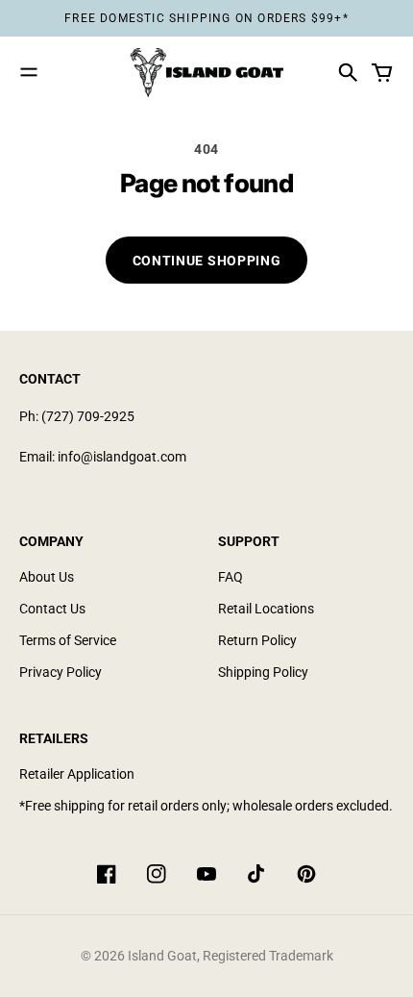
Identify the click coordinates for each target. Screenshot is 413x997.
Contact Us (52, 608)
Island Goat (162, 955)
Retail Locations (266, 608)
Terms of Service (67, 640)
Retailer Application (76, 774)
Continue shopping (207, 260)
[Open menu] (28, 72)
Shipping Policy (263, 672)
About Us (46, 577)
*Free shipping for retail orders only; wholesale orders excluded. (206, 805)
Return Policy (257, 640)
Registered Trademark (268, 955)
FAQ (230, 577)
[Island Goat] (206, 72)
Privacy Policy (60, 672)
